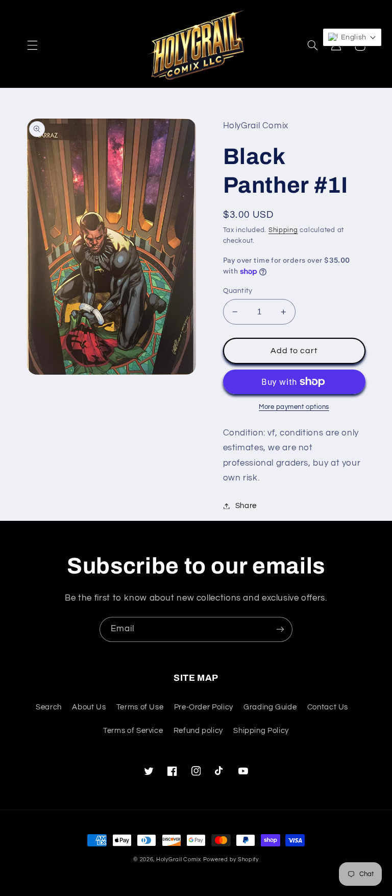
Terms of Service (133, 730)
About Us (89, 707)
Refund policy (198, 730)
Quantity (238, 290)
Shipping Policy (260, 730)
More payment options (294, 407)
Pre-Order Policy (203, 707)
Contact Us (327, 707)
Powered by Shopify (231, 859)
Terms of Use (140, 707)
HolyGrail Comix (178, 859)
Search (49, 707)
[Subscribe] (280, 629)
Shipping (283, 230)
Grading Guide (270, 707)
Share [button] (246, 506)
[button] (32, 45)
